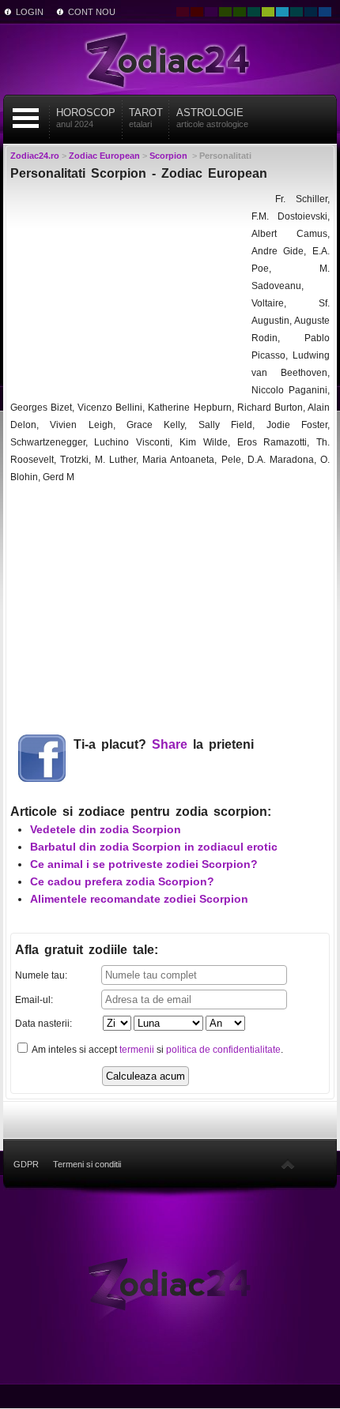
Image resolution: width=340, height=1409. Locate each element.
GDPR (26, 1164)
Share (169, 744)
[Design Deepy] (325, 12)
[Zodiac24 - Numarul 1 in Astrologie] (170, 59)
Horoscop (85, 118)
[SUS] (288, 1164)
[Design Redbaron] (197, 12)
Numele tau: (41, 975)
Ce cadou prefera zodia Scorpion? (122, 881)
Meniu (26, 118)
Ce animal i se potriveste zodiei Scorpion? (144, 864)
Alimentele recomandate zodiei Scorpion (139, 898)
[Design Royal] (310, 12)
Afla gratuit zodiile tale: (86, 949)
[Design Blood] (182, 12)
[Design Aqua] (282, 12)
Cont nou (91, 12)
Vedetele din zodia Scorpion (105, 829)
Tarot (146, 118)
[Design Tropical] (296, 12)
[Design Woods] (239, 12)
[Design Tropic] (253, 12)
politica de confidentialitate (223, 1049)
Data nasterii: (43, 1023)
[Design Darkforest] (225, 12)
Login (29, 12)
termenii (136, 1049)
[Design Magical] (211, 12)
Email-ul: (34, 999)
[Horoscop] (170, 1283)
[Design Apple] (268, 12)
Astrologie (212, 118)
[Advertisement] (128, 289)
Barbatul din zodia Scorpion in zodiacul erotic (154, 846)
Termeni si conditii (87, 1164)
